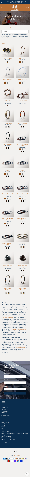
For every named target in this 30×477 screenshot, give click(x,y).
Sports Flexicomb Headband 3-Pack (22, 101)
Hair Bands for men (20, 347)
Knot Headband (22, 243)
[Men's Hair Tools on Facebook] (2, 442)
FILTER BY (4, 43)
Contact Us (3, 426)
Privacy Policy (4, 412)
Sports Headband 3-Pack (22, 219)
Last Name (7, 380)
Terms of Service (4, 411)
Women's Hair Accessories (7, 417)
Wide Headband (7, 123)
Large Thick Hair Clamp (7, 266)
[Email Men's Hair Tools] (8, 442)
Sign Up (15, 393)
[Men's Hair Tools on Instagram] (7, 442)
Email (6, 386)
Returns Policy (4, 414)
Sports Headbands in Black (19, 329)
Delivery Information (5, 422)
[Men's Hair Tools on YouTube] (3, 442)
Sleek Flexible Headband (7, 289)
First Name (7, 373)
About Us (3, 423)
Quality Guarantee (5, 415)
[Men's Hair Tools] (14, 8)
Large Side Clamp (7, 58)
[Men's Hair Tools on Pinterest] (5, 442)
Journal (3, 425)
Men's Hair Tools (16, 455)
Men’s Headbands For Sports (17, 28)
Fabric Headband (22, 58)
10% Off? (3, 409)
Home (6, 28)
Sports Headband (22, 123)
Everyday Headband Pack (22, 145)
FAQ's (2, 428)
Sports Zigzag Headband (7, 101)
